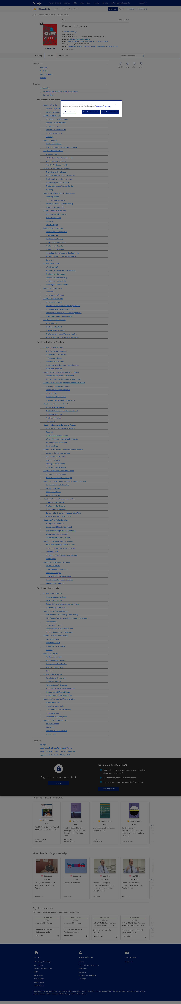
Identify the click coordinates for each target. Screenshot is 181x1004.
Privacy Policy (99, 106)
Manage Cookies (69, 111)
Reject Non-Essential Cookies (91, 111)
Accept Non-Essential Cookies (110, 111)
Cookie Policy (107, 106)
